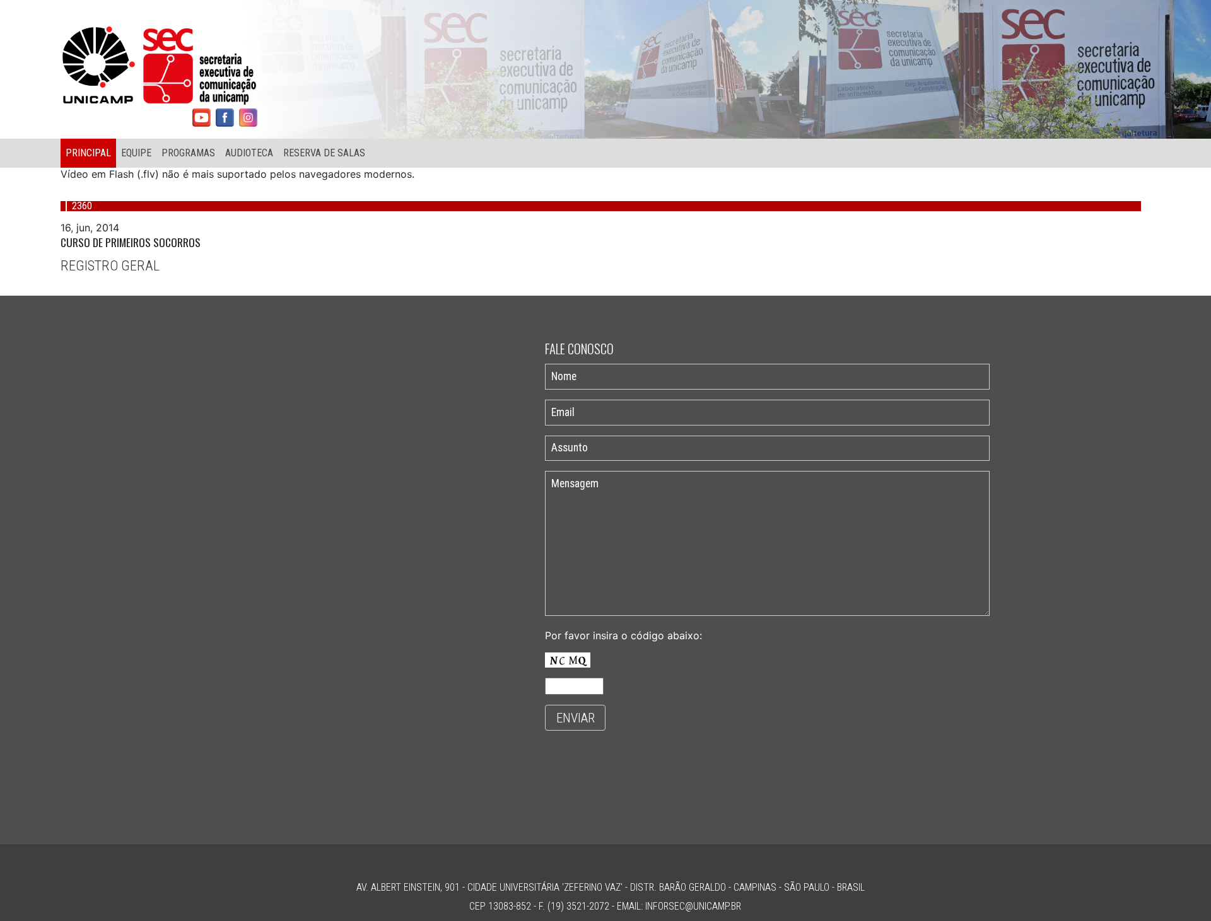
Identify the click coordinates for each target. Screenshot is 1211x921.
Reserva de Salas (324, 153)
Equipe (136, 153)
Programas (188, 153)
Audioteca (249, 153)
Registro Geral (110, 265)
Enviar (575, 718)
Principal (88, 153)
